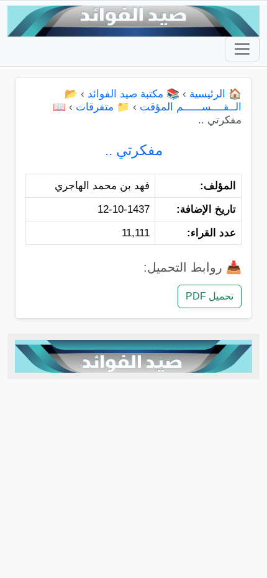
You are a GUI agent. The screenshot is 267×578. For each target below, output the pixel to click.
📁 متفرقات (103, 107)
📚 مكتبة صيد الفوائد (133, 94)
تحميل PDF (209, 296)
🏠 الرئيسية (215, 94)
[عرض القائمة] (242, 49)
